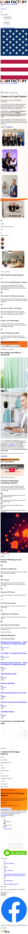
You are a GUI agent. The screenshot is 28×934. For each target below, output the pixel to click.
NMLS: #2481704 (8, 870)
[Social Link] (14, 922)
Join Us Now (4, 456)
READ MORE (4, 815)
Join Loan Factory (5, 809)
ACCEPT (11, 815)
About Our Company (9, 863)
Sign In (2, 27)
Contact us (9, 127)
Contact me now (8, 828)
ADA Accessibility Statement (11, 884)
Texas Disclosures (8, 880)
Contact (6, 866)
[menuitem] (8, 18)
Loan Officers (11, 445)
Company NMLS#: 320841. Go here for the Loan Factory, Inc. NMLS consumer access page (14, 875)
